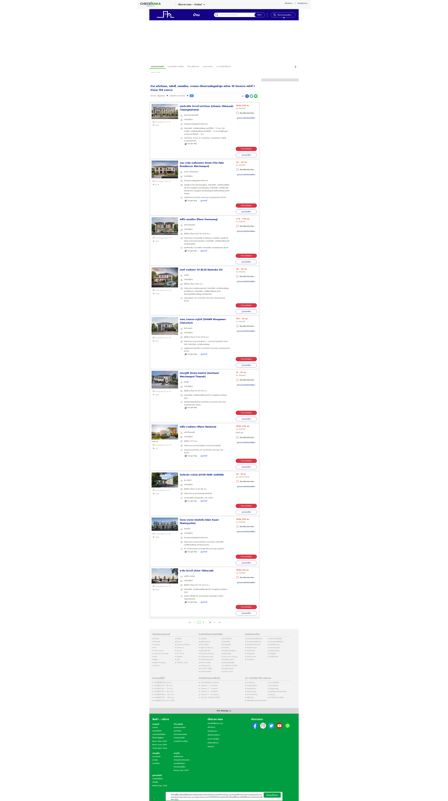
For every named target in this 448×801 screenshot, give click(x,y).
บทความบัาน (208, 66)
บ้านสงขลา (250, 659)
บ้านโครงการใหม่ (180, 727)
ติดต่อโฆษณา (302, 3)
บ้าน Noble (204, 644)
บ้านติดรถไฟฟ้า (205, 671)
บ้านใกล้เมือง (188, 119)
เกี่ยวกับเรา (288, 3)
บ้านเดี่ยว (203, 638)
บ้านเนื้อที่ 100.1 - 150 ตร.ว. (164, 694)
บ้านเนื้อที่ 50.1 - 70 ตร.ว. (163, 688)
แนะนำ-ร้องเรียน (213, 739)
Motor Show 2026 (159, 741)
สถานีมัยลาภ (189, 291)
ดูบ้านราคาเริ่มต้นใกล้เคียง (246, 118)
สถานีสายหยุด (203, 188)
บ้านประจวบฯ (251, 656)
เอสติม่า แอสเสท (189, 576)
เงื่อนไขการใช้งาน (214, 735)
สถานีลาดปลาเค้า (203, 545)
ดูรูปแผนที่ (203, 200)
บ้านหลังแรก (227, 638)
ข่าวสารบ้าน (251, 682)
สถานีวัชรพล (207, 294)
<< (190, 622)
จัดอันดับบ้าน (251, 688)
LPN (155, 656)
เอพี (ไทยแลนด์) (189, 225)
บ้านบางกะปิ (251, 650)
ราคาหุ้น (155, 760)
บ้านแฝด (226, 647)
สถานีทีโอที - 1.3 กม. (213, 128)
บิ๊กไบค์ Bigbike (158, 737)
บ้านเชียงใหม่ (273, 656)
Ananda (157, 641)
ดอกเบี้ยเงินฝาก (179, 763)
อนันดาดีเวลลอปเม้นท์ (191, 115)
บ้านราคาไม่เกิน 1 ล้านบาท (210, 682)
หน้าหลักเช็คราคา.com (215, 723)
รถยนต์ (155, 727)
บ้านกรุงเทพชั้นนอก (276, 641)
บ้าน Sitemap (222, 710)
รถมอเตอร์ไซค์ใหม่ (158, 734)
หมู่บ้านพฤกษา (205, 641)
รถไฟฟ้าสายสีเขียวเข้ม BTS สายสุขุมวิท (206, 395)
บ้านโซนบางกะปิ (228, 659)
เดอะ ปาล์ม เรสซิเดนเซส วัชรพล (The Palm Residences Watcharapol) (202, 164)
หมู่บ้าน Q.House (206, 647)
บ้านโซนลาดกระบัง (207, 656)
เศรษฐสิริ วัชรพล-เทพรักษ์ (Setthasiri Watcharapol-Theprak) (199, 374)
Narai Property (160, 662)
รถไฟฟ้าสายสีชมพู (199, 128)
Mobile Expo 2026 (159, 785)
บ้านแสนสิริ (227, 644)
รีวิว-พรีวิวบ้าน (193, 66)
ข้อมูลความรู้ (273, 688)
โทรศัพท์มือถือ (157, 778)
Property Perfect (183, 644)
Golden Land (182, 662)
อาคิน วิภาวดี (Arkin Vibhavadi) (196, 570)
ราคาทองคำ (156, 756)
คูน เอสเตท (187, 480)
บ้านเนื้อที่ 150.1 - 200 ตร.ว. (164, 697)
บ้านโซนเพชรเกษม (206, 659)
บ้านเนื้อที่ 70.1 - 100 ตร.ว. (164, 691)
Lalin (178, 659)
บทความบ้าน (273, 685)
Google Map (192, 143)
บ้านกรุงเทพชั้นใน (275, 638)
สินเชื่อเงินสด (178, 756)
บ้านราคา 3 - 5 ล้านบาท (209, 691)
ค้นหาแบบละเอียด (284, 15)
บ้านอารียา (226, 641)
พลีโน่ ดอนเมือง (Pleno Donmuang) (199, 219)
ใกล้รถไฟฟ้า (188, 128)
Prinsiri (179, 641)
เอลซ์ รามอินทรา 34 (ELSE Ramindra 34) (201, 269)
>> (219, 622)
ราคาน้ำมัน (156, 763)
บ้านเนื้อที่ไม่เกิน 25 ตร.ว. (163, 682)
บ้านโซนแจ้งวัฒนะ (229, 650)
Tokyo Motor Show (159, 748)
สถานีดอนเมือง (190, 244)
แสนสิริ (186, 275)
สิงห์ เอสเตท (188, 328)
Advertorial (251, 691)
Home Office (205, 662)
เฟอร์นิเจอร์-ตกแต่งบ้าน (278, 691)
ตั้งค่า (176, 799)
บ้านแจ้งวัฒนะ (274, 650)
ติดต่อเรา (211, 746)
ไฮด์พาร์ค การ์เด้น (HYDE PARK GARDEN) (202, 474)
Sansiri (179, 650)
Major (156, 659)
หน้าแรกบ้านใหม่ (157, 66)
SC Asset (180, 653)
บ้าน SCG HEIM (206, 668)
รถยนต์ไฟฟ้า (157, 731)
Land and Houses (161, 653)
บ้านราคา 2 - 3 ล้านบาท (209, 688)
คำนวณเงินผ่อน (246, 149)
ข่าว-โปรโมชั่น (274, 682)
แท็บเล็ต (155, 782)
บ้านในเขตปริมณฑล (253, 644)
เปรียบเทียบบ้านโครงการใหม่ (257, 700)
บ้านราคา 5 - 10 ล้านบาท (210, 694)
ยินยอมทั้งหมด (272, 795)
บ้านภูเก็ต (272, 653)
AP (155, 647)
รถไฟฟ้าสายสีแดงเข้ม (222, 241)
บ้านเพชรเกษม (252, 647)
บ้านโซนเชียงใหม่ (229, 662)
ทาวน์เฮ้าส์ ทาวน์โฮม (176, 66)
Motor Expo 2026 (159, 744)
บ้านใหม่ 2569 (228, 671)
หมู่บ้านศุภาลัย (205, 650)
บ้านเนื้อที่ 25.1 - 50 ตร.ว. (163, 685)
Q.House (180, 647)
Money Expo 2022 (181, 770)
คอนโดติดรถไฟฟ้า (180, 734)
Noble (179, 638)
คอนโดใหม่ (177, 731)
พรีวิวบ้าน (250, 697)
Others (157, 665)
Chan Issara (158, 650)
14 (210, 622)
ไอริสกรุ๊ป (187, 528)
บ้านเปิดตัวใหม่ (252, 685)
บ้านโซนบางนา (205, 665)
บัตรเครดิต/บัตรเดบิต (181, 760)
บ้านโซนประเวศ (228, 668)
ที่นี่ (212, 797)
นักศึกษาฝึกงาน (213, 742)
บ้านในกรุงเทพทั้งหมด (254, 638)
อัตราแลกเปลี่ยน (179, 766)
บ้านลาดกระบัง (274, 647)
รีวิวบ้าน (272, 694)
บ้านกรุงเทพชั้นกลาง (254, 641)
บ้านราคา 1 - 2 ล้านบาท (209, 685)
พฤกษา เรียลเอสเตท (191, 172)
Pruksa (156, 638)
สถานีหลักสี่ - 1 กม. (197, 134)
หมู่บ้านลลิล (227, 653)
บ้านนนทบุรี (251, 653)
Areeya (157, 644)
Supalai (179, 656)
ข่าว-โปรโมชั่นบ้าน (224, 66)
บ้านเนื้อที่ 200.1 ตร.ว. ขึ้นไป (164, 700)
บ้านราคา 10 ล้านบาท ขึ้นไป (210, 697)
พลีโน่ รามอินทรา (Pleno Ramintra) (198, 426)
